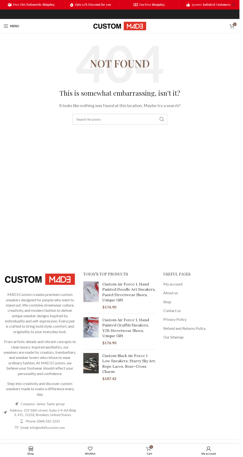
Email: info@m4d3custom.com (43, 427)
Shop (167, 301)
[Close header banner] (233, 4)
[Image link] (40, 278)
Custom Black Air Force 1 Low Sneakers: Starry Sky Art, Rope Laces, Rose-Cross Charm (129, 363)
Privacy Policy (175, 319)
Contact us (172, 310)
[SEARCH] (161, 119)
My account (173, 284)
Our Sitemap (173, 337)
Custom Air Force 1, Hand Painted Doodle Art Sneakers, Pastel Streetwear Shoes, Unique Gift (129, 292)
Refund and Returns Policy (184, 328)
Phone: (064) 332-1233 (43, 421)
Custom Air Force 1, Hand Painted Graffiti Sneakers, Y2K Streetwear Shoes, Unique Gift (125, 327)
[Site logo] (119, 25)
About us (170, 292)
